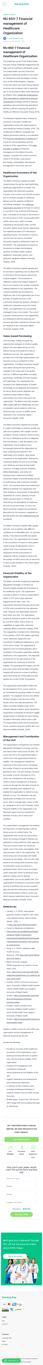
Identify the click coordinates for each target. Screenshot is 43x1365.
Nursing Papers (9, 14)
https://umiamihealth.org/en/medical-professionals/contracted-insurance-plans (23, 999)
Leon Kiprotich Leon (16, 38)
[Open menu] (4, 4)
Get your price (21, 1214)
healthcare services (31, 516)
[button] (11, 1361)
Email (3, 1341)
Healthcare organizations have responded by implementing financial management (20, 98)
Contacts (5, 1324)
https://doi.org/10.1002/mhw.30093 (22, 925)
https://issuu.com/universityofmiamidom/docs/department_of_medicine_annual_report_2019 (23, 975)
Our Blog (4, 1344)
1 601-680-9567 (7, 1338)
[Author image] (4, 38)
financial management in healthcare (21, 139)
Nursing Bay (9, 1297)
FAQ (3, 1321)
